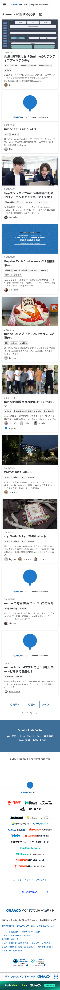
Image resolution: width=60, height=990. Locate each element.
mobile (24, 65)
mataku (42, 423)
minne (8, 70)
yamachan (14, 217)
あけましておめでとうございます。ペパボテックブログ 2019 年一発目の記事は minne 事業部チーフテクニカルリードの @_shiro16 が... (29, 616)
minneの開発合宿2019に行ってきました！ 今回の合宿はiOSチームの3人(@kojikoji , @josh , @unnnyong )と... (30, 417)
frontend (48, 411)
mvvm (33, 65)
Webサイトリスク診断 (31, 931)
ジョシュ (13, 492)
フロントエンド (41, 202)
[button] (4, 4)
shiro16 (12, 623)
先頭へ (16, 704)
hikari (11, 149)
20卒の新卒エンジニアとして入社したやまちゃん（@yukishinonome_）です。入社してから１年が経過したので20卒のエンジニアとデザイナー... (29, 210)
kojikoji (12, 358)
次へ (44, 704)
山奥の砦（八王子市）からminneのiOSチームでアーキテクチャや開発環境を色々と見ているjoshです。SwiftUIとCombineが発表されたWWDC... (29, 78)
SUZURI (43, 270)
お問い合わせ (39, 740)
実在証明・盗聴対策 (10, 939)
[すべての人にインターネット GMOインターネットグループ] (26, 977)
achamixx (13, 289)
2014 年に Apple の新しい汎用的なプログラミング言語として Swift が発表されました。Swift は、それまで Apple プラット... (29, 350)
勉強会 (8, 270)
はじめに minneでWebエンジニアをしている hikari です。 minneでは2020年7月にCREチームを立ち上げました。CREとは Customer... (30, 142)
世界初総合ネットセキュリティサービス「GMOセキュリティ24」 (28, 925)
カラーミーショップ (13, 275)
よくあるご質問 (22, 740)
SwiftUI (14, 65)
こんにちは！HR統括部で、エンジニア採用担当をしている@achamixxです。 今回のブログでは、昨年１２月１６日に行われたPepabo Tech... (29, 282)
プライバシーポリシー (30, 736)
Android (37, 411)
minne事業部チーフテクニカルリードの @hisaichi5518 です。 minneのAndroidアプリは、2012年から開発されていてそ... (30, 684)
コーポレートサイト (23, 879)
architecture (45, 65)
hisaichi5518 (14, 691)
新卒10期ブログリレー (14, 202)
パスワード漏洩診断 (10, 931)
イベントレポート (20, 270)
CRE (7, 134)
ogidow (12, 428)
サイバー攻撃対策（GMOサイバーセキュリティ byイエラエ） (27, 943)
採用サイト (41, 879)
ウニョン (13, 423)
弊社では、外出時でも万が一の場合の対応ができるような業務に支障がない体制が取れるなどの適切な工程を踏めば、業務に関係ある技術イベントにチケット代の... (29, 551)
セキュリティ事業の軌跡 (12, 950)
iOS (6, 65)
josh (11, 85)
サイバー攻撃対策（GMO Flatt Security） (18, 946)
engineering (11, 608)
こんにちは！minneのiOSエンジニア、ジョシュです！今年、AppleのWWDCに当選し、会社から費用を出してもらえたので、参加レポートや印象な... (30, 485)
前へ (33, 704)
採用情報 (48, 736)
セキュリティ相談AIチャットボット (16, 935)
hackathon (19, 411)
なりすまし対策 (44, 946)
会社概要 (11, 736)
